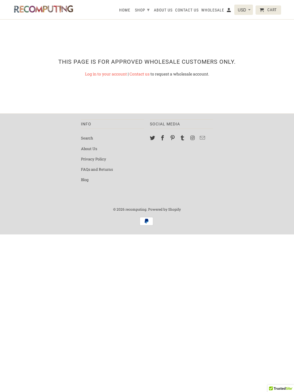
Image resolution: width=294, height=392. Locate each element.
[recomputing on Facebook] (163, 137)
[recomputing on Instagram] (193, 137)
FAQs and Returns (97, 169)
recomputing (135, 209)
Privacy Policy (93, 159)
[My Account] (229, 11)
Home (124, 10)
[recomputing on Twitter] (153, 137)
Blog (84, 179)
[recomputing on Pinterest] (173, 137)
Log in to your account (106, 74)
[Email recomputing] (203, 137)
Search (87, 138)
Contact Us (187, 10)
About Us (89, 148)
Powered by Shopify (164, 209)
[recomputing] (43, 9)
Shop (142, 10)
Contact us (139, 74)
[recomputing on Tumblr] (183, 137)
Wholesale (212, 10)
